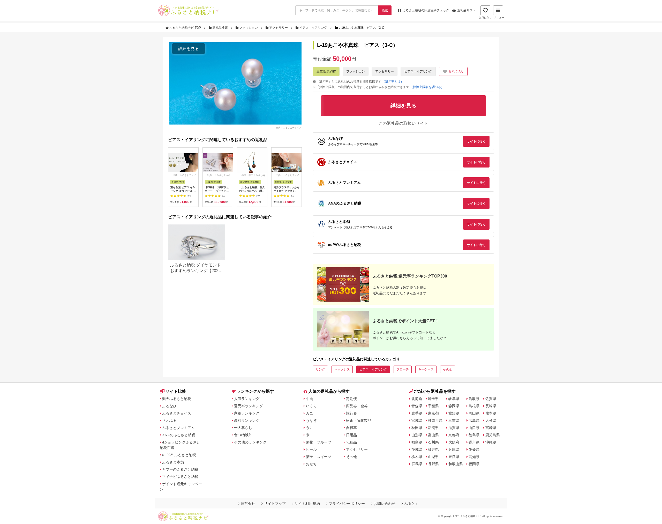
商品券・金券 (357, 406)
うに (309, 428)
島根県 (474, 406)
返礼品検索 (220, 28)
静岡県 (453, 406)
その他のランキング (250, 442)
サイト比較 (176, 391)
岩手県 (416, 413)
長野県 (433, 464)
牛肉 (309, 399)
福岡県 (474, 464)
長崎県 (490, 406)
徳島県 (474, 435)
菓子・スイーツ (318, 456)
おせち (311, 464)
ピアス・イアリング (313, 28)
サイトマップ (275, 503)
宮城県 (416, 420)
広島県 (474, 420)
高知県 (474, 456)
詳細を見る (188, 48)
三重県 (453, 420)
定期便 (351, 399)
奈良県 (453, 456)
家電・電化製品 (358, 420)
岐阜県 (453, 399)
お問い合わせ (384, 503)
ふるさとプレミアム (178, 428)
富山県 (433, 435)
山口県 (474, 428)
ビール (311, 449)
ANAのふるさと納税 (178, 435)
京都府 (453, 435)
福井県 (433, 449)
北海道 (416, 399)
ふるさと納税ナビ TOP (185, 28)
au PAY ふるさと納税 (179, 455)
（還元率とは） (393, 81)
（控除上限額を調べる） (427, 87)
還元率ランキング (248, 406)
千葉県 (433, 406)
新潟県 (433, 428)
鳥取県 (474, 399)
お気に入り (485, 17)
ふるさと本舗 (173, 462)
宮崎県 (490, 428)
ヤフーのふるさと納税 (180, 469)
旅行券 (351, 413)
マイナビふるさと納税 (180, 476)
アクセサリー (278, 28)
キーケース (426, 369)
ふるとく (411, 503)
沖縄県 (490, 442)
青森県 (416, 406)
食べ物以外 (243, 435)
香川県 (474, 442)
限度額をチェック (426, 10)
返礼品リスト (466, 10)
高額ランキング (246, 420)
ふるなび (169, 406)
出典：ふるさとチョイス (289, 127)
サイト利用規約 (307, 503)
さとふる (169, 420)
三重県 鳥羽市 (326, 71)
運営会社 (248, 503)
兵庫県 (453, 449)
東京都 (433, 413)
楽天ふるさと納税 (176, 399)
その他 (447, 369)
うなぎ (311, 420)
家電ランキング (246, 413)
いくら (311, 406)
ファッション (248, 28)
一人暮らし (243, 428)
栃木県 (416, 456)
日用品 (351, 435)
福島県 (416, 442)
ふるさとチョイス (176, 413)
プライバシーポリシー (347, 503)
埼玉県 (433, 399)
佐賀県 (490, 399)
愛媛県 (474, 449)
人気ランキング (246, 399)
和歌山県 (455, 464)
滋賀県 (453, 428)
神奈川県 (435, 420)
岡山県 (474, 413)
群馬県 (416, 464)
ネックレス (342, 369)
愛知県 (453, 413)
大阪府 (453, 442)
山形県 (416, 435)
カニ (309, 413)
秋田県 (416, 428)
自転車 (351, 428)
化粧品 (351, 442)
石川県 (433, 442)
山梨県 (433, 456)
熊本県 (490, 413)
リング (320, 369)
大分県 (490, 420)
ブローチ (402, 369)
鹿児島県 (492, 435)
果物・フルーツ (318, 442)
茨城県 (416, 449)
